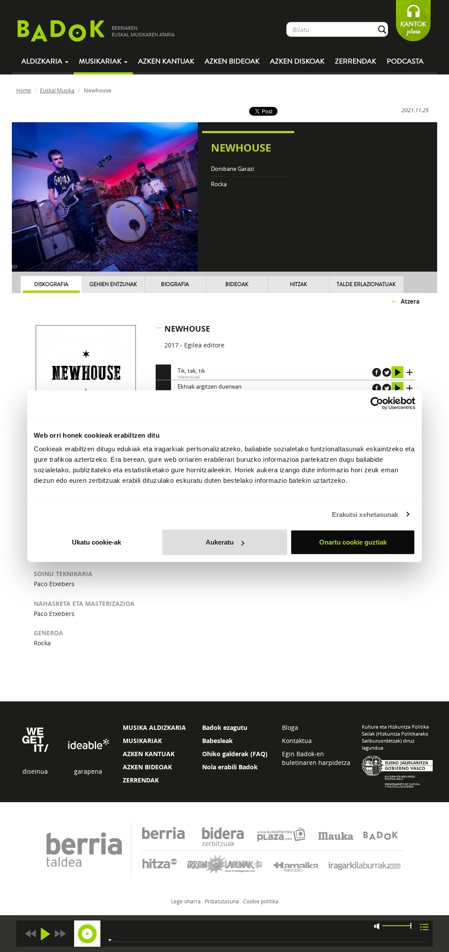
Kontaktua (297, 740)
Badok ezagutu (224, 727)
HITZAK (298, 284)
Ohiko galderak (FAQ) (234, 754)
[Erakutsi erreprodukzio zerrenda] (424, 926)
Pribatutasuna (222, 901)
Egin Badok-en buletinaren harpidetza (316, 758)
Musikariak (101, 61)
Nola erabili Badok (230, 767)
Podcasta (405, 61)
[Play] (45, 934)
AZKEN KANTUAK (149, 754)
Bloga (290, 727)
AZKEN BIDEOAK (147, 767)
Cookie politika (260, 901)
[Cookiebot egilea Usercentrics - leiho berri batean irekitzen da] (377, 403)
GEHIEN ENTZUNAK (113, 284)
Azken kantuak (166, 61)
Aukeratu (220, 542)
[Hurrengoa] (60, 934)
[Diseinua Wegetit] (35, 739)
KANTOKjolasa (413, 28)
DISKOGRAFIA (51, 284)
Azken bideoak (232, 61)
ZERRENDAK (141, 780)
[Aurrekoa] (30, 934)
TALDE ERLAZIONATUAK (366, 284)
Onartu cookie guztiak (353, 542)
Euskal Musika (57, 90)
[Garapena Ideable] (88, 744)
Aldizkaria (42, 61)
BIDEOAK (236, 284)
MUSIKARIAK (142, 740)
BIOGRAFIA (175, 284)
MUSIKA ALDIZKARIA (154, 727)
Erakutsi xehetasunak (365, 514)
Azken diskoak (297, 61)
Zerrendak (355, 61)
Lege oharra (186, 901)
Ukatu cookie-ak (96, 542)
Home (23, 90)
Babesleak (217, 740)
